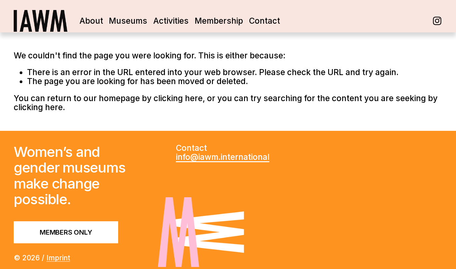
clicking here (178, 98)
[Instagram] (437, 21)
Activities (171, 21)
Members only (66, 232)
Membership (219, 21)
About (91, 21)
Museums (128, 21)
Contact (264, 21)
